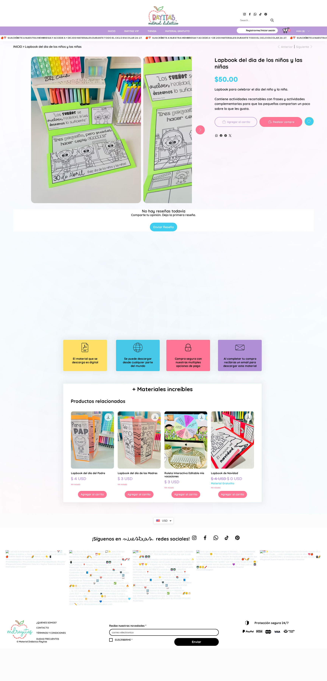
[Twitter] (230, 135)
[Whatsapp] (255, 14)
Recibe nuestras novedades (127, 625)
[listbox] (303, 31)
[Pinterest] (265, 14)
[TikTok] (260, 14)
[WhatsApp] (216, 135)
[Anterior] (65, 440)
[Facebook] (249, 14)
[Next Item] (200, 129)
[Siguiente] (259, 440)
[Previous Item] (21, 129)
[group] (162, 454)
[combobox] (257, 20)
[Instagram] (244, 14)
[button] (303, 31)
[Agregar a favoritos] (309, 121)
